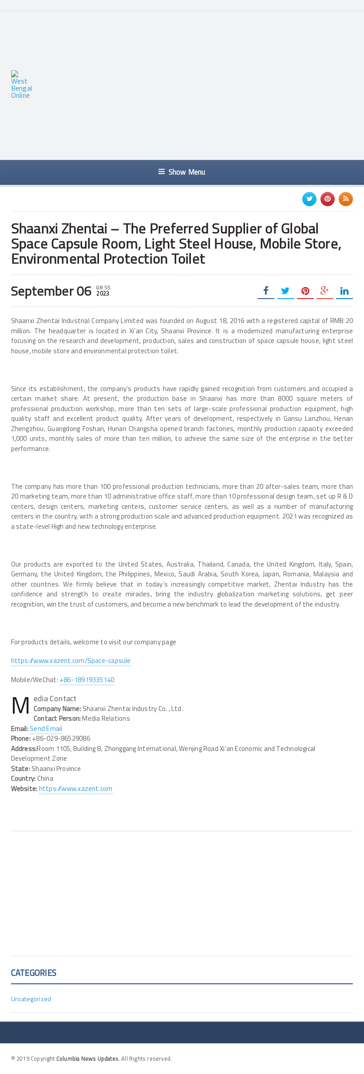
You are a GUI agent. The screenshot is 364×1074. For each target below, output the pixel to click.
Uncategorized (31, 998)
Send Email (46, 728)
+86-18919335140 (86, 680)
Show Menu (187, 171)
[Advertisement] (203, 84)
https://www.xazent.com (76, 788)
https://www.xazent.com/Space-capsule (71, 660)
